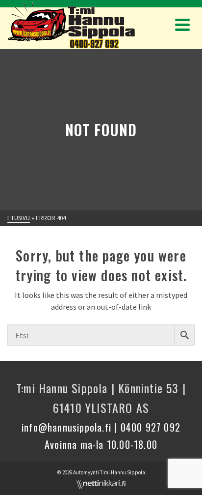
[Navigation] (182, 24)
